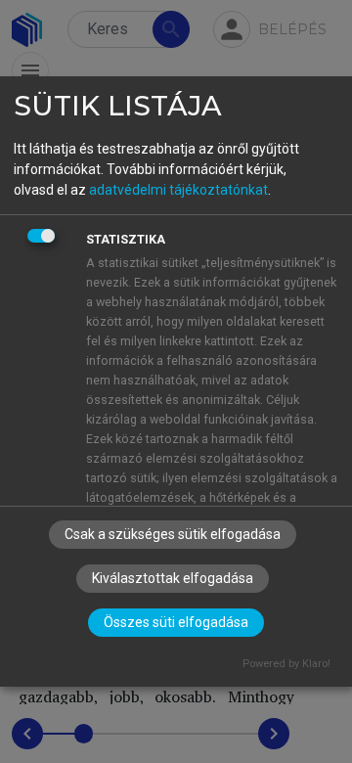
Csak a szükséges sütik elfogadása (173, 534)
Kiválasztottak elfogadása (172, 578)
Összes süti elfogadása (176, 622)
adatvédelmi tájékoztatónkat (178, 190)
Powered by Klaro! (286, 663)
